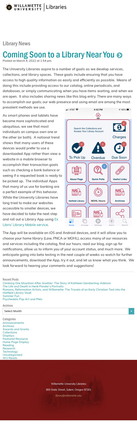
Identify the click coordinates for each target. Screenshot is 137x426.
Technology (10, 351)
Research (9, 348)
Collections (10, 332)
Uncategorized (12, 355)
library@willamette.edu (68, 396)
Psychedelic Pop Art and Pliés (22, 299)
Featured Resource (15, 339)
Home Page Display (16, 342)
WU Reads (10, 358)
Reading (8, 345)
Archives (8, 326)
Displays (8, 335)
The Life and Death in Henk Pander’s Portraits (33, 286)
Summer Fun (11, 296)
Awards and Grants (16, 329)
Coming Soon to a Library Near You (59, 54)
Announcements (13, 323)
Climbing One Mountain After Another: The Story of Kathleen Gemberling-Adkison (57, 283)
